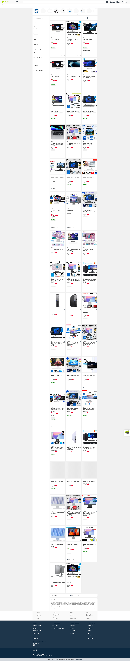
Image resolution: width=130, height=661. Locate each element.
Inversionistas (35, 638)
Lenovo (62, 604)
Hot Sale (71, 631)
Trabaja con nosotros (54, 625)
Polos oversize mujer (72, 617)
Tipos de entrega (35, 628)
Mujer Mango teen (39, 617)
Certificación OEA (36, 643)
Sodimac (89, 630)
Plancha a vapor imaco (55, 617)
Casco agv (71, 614)
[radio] (51, 51)
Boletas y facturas (36, 633)
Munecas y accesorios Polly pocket (56, 614)
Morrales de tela (87, 612)
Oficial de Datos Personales (75, 650)
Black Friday (72, 633)
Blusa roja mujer (87, 617)
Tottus (89, 631)
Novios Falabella (72, 625)
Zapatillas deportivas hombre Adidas (89, 615)
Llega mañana (36, 28)
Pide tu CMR (72, 628)
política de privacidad (67, 659)
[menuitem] (106, 5)
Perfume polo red (88, 618)
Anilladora (54, 612)
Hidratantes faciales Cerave (89, 614)
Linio (88, 633)
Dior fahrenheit (55, 615)
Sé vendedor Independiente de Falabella (57, 628)
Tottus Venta (90, 636)
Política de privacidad (67, 650)
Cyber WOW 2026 (73, 630)
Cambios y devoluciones (37, 630)
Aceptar (79, 659)
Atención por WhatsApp (37, 625)
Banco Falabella (90, 625)
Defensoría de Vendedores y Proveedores (39, 641)
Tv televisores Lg (39, 614)
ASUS (63, 604)
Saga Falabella (90, 628)
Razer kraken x (71, 612)
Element (38, 618)
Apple (65, 604)
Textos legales (35, 636)
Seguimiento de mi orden (37, 631)
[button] (66, 2)
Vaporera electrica (39, 615)
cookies (73, 659)
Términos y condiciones (53, 650)
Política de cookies (60, 650)
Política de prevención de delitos (38, 635)
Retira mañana (36, 33)
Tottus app (89, 635)
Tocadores (38, 612)
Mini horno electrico (55, 618)
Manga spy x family (72, 615)
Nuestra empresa (90, 638)
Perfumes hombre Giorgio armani (73, 618)
